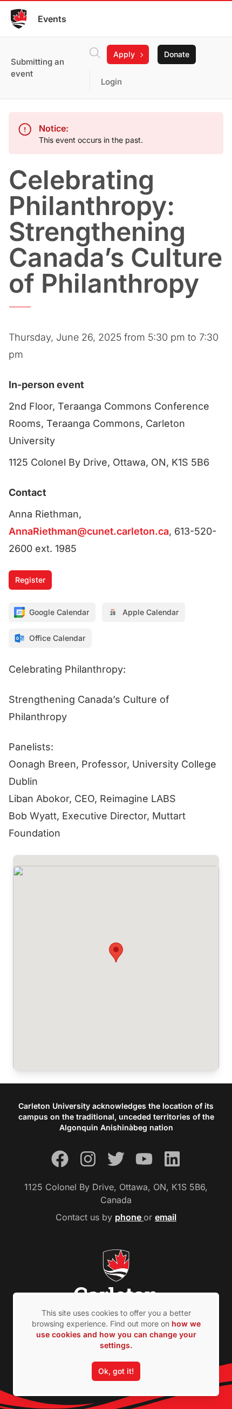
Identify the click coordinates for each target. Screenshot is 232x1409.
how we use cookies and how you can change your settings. (118, 1334)
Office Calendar (57, 638)
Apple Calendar (150, 612)
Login (111, 82)
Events (52, 18)
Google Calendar (59, 612)
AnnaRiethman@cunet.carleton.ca (89, 531)
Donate (176, 54)
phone (129, 1217)
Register (30, 579)
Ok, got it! (116, 1371)
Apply (124, 54)
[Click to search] (95, 54)
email (165, 1217)
